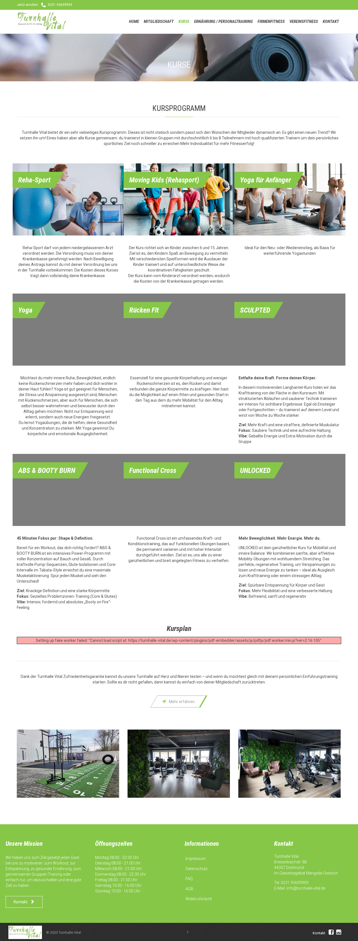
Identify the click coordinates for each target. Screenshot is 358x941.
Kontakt (319, 933)
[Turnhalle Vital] (42, 22)
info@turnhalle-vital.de (305, 888)
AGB (189, 889)
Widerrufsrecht (198, 899)
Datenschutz (196, 868)
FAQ (189, 878)
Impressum (195, 858)
